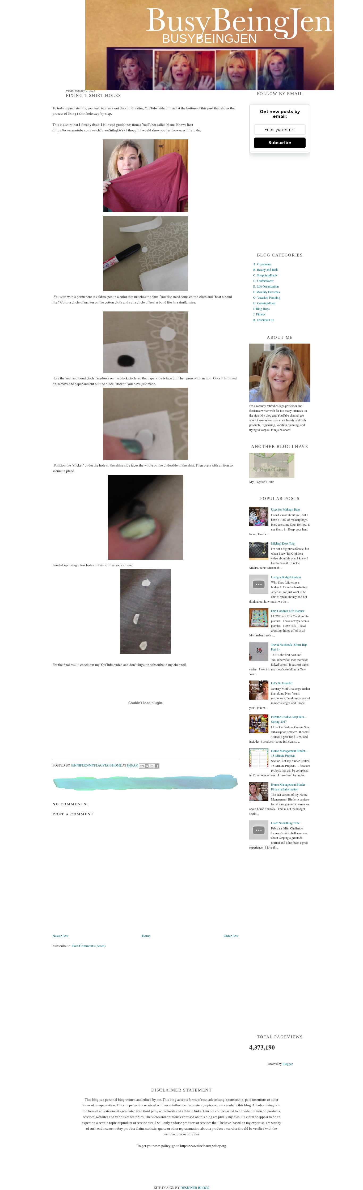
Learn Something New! (286, 823)
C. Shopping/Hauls (265, 275)
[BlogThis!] (146, 766)
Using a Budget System (286, 577)
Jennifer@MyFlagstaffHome (96, 765)
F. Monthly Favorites (266, 292)
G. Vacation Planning (266, 297)
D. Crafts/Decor (263, 281)
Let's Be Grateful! (282, 683)
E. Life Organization (266, 286)
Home (146, 935)
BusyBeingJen (209, 38)
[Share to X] (151, 766)
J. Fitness (259, 314)
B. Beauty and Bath (265, 269)
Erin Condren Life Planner (287, 611)
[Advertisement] (149, 972)
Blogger (287, 1063)
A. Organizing (262, 264)
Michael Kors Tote (282, 543)
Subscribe (279, 142)
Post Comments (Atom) (88, 945)
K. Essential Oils (264, 320)
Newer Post (61, 935)
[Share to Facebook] (156, 766)
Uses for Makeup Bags (285, 509)
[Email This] (141, 766)
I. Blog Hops (261, 308)
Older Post (231, 935)
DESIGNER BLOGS (194, 1187)
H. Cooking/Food (264, 303)
